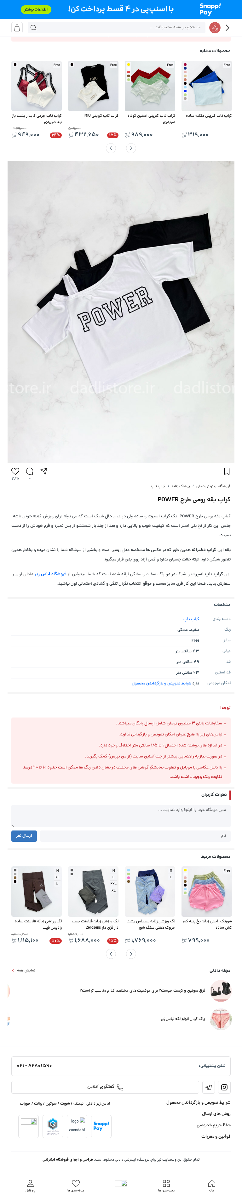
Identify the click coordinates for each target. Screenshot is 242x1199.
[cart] (17, 27)
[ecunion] (53, 1126)
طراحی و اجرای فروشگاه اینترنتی (68, 1160)
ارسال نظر (24, 836)
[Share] (43, 471)
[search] (33, 27)
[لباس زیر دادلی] (215, 27)
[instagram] (224, 1087)
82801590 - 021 (34, 1066)
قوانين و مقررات (216, 1136)
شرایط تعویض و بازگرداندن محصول (161, 683)
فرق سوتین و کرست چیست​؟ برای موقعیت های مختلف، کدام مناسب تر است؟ (142, 991)
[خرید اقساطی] (121, 9)
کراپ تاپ (158, 486)
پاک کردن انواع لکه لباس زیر (183, 1019)
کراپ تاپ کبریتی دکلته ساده (209, 116)
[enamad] (29, 1126)
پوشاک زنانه (181, 486)
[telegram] (208, 1087)
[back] (227, 28)
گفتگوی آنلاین (100, 1087)
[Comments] (29, 471)
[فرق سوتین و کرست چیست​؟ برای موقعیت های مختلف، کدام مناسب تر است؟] (221, 991)
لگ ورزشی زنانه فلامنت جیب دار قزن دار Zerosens (95, 925)
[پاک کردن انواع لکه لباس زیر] (221, 1019)
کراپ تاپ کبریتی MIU (101, 116)
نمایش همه (26, 971)
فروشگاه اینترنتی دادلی (213, 486)
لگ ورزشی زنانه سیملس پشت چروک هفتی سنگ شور (151, 925)
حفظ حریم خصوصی (214, 1125)
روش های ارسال (216, 1114)
